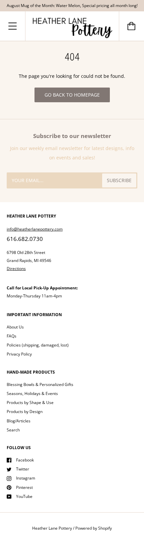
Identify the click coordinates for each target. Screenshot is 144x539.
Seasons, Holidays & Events (32, 393)
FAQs (11, 336)
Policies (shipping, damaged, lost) (38, 345)
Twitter (22, 469)
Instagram (25, 478)
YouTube (24, 496)
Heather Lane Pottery (52, 528)
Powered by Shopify (93, 528)
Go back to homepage (72, 95)
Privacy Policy (19, 354)
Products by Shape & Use (30, 402)
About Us (15, 327)
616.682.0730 (25, 239)
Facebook (25, 460)
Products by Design (25, 411)
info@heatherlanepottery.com (35, 229)
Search (13, 430)
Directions (16, 268)
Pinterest (24, 487)
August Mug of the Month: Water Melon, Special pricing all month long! (72, 5)
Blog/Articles (18, 421)
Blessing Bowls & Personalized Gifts (40, 384)
